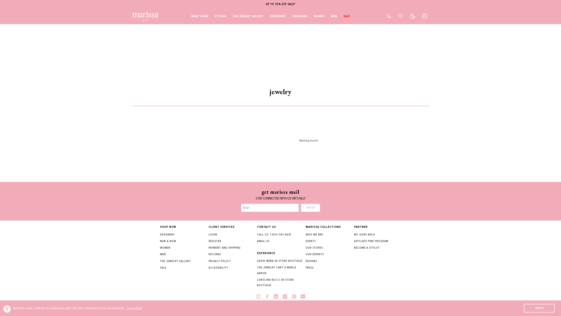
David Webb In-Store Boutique (279, 261)
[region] (280, 4)
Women (165, 248)
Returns (215, 254)
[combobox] (384, 16)
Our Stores (314, 248)
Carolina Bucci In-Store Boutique (275, 282)
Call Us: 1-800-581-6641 (274, 234)
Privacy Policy (220, 261)
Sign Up (310, 207)
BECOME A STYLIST (367, 248)
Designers (167, 234)
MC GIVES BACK (364, 234)
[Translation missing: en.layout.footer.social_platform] (258, 297)
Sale (163, 267)
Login (213, 234)
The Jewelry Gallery (175, 261)
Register (215, 241)
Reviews (311, 261)
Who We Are (314, 234)
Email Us (263, 241)
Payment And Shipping (225, 248)
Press (310, 267)
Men (163, 254)
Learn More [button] (134, 308)
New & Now (168, 241)
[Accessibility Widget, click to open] (7, 309)
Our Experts (315, 254)
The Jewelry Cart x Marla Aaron (276, 270)
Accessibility (218, 267)
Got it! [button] (539, 308)
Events (311, 241)
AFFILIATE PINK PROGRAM (371, 241)
